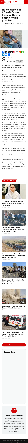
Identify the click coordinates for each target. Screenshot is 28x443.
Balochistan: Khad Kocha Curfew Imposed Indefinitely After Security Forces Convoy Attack (13, 255)
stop (21, 61)
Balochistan (5, 6)
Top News (11, 6)
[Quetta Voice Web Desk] (14, 410)
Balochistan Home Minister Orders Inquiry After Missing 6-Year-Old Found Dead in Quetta (13, 334)
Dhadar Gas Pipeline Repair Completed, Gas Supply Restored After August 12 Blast (13, 229)
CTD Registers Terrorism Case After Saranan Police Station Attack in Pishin (13, 308)
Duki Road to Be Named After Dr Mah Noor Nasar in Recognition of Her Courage (13, 203)
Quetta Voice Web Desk (9, 23)
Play (18, 61)
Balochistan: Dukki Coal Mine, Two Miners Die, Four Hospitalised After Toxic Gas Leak (13, 282)
